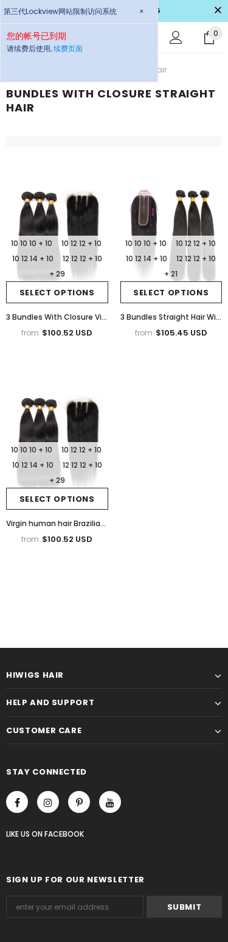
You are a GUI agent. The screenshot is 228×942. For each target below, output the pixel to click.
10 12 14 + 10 (33, 258)
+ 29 (57, 274)
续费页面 (68, 48)
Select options (57, 292)
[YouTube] (110, 802)
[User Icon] (176, 37)
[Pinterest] (79, 802)
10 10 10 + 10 (31, 243)
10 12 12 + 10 (81, 243)
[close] (218, 11)
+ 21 (171, 274)
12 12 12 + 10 (82, 258)
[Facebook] (17, 802)
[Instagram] (48, 802)
